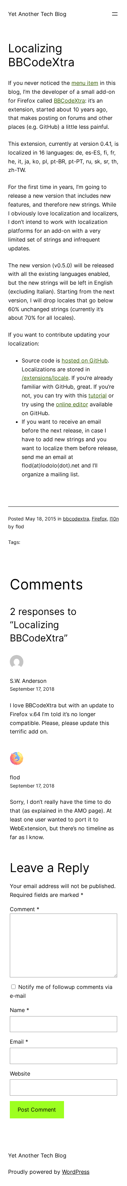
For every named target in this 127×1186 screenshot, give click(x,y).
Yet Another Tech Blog (37, 14)
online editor (72, 404)
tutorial (97, 395)
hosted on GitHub (85, 360)
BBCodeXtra (69, 100)
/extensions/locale (45, 377)
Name (19, 1010)
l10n (114, 518)
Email (19, 1041)
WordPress (75, 1171)
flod (15, 777)
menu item (84, 82)
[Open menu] (115, 14)
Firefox (99, 518)
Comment (24, 909)
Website (20, 1073)
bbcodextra (76, 518)
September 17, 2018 (32, 689)
